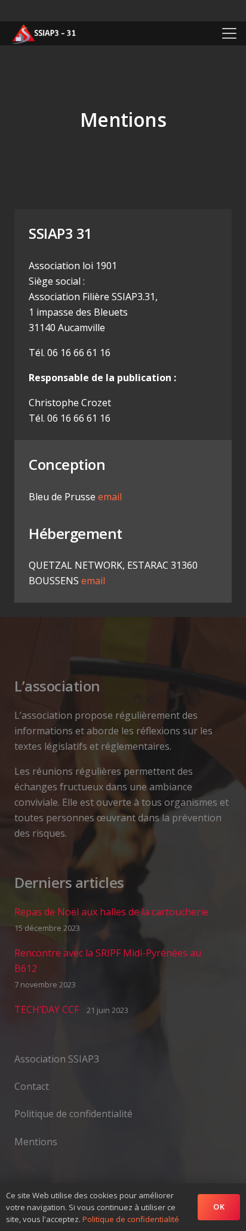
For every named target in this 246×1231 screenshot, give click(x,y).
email (110, 496)
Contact (31, 1086)
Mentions (35, 1141)
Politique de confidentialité (73, 1113)
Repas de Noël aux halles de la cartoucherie (111, 911)
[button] (229, 33)
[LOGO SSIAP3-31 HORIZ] (44, 33)
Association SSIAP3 (56, 1058)
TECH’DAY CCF (46, 1009)
